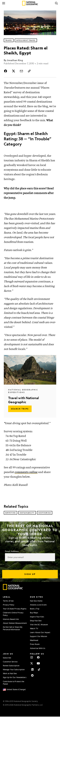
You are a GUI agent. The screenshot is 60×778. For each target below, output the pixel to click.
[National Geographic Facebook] (38, 657)
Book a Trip (34, 608)
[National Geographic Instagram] (31, 657)
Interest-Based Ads (11, 619)
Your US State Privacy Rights (14, 608)
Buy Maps (34, 612)
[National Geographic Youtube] (38, 663)
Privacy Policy (8, 605)
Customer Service (10, 661)
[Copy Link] (29, 71)
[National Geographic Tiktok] (39, 669)
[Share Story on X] (13, 71)
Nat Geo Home (36, 601)
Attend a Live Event (38, 605)
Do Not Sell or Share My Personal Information (12, 628)
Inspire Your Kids (37, 616)
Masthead (34, 640)
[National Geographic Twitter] (31, 663)
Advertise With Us (37, 648)
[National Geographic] (30, 3)
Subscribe (7, 658)
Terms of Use (8, 601)
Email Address (12, 551)
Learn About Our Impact (40, 632)
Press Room (35, 644)
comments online (26, 472)
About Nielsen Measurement (15, 623)
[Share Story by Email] (21, 71)
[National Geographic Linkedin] (32, 669)
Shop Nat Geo (36, 620)
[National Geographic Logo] (13, 589)
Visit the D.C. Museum (39, 624)
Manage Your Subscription (14, 669)
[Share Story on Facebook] (6, 71)
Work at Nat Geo (10, 673)
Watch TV (34, 628)
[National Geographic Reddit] (32, 675)
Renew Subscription (11, 665)
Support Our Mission (38, 636)
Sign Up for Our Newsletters (14, 677)
